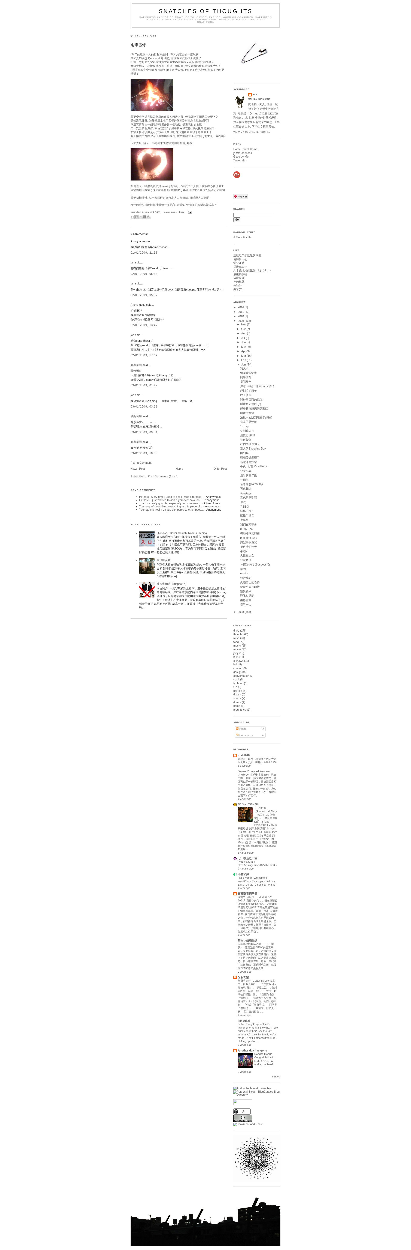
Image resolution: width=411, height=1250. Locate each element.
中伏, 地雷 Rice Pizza (253, 466)
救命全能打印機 (250, 586)
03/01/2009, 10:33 (144, 453)
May (244, 346)
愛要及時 (238, 263)
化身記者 (245, 470)
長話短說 (245, 493)
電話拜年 (245, 381)
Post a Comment (141, 462)
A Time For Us (242, 237)
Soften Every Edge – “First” (254, 1024)
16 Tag (244, 426)
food (236, 642)
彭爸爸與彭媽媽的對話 (254, 408)
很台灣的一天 (248, 546)
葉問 (243, 569)
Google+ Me (241, 156)
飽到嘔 (244, 453)
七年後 (244, 520)
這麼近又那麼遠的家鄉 (247, 255)
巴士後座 (245, 395)
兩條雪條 (138, 45)
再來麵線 (245, 488)
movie (237, 649)
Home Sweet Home (245, 149)
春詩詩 (237, 285)
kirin (235, 657)
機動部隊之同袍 (250, 533)
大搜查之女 (247, 555)
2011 (241, 311)
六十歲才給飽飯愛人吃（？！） (252, 270)
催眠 (243, 502)
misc (236, 638)
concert (238, 668)
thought (238, 634)
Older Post (220, 468)
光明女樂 (243, 977)
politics (237, 690)
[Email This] (132, 217)
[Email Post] (189, 212)
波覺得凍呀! (247, 435)
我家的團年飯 (248, 421)
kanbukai (244, 1020)
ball (235, 664)
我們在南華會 (248, 524)
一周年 (244, 479)
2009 (241, 320)
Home (179, 468)
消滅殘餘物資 (248, 373)
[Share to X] (140, 217)
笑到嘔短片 (247, 430)
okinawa (238, 660)
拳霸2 (243, 551)
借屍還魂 (238, 278)
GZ (235, 687)
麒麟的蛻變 (247, 413)
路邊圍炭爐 (164, 560)
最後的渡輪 (240, 274)
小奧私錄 (243, 874)
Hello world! (245, 877)
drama (237, 702)
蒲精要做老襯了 (250, 457)
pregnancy (239, 709)
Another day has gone (252, 1050)
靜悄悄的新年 (248, 390)
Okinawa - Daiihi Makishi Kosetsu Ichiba (182, 533)
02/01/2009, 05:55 (144, 273)
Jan (244, 364)
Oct (244, 329)
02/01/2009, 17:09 (144, 355)
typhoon (238, 683)
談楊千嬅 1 (247, 511)
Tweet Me (239, 160)
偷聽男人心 (240, 259)
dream (237, 694)
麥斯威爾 (136, 365)
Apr (243, 351)
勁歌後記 (245, 577)
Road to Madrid (263, 1054)
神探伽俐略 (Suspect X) (171, 583)
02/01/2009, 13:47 (144, 325)
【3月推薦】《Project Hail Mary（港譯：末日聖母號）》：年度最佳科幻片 (265, 814)
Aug (244, 333)
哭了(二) (238, 289)
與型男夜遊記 (248, 542)
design (237, 672)
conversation (241, 675)
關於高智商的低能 (251, 399)
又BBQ (244, 506)
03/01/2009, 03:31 (144, 406)
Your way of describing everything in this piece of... (171, 506)
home (236, 705)
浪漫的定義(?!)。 (248, 897)
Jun (244, 342)
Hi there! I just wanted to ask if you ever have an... (170, 500)
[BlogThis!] (136, 217)
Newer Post (138, 468)
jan (132, 262)
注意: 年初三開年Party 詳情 (257, 386)
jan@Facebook (242, 153)
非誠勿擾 (245, 560)
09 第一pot (246, 529)
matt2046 (244, 755)
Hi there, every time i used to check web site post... (171, 496)
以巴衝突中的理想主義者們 (253, 774)
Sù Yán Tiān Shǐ (248, 804)
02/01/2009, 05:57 (144, 295)
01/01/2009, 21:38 (144, 252)
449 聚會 (245, 439)
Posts (242, 728)
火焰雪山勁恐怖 (250, 582)
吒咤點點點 (247, 595)
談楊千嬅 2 (247, 515)
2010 (241, 316)
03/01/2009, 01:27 (144, 385)
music (237, 645)
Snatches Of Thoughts (206, 11)
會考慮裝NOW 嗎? (251, 484)
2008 (241, 612)
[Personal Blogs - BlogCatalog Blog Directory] (256, 1094)
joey (235, 653)
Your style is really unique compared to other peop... (171, 509)
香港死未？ (240, 266)
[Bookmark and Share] (248, 1124)
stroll (236, 679)
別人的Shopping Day (253, 448)
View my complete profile (252, 132)
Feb (244, 360)
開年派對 (245, 377)
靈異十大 (245, 604)
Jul (243, 338)
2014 (241, 307)
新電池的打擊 (248, 462)
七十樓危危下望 (247, 858)
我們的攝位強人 (250, 444)
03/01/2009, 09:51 (144, 432)
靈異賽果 (245, 591)
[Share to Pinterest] (149, 217)
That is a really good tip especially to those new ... (170, 503)
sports (237, 698)
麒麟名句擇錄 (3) (250, 404)
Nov (244, 324)
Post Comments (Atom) (162, 476)
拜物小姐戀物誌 (247, 940)
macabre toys (248, 537)
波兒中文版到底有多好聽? (256, 417)
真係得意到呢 (248, 497)
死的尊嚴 (238, 281)
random (244, 573)
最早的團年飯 (248, 475)
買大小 (244, 368)
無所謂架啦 (244, 980)
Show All (276, 1077)
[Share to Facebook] (145, 217)
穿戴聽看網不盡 (247, 893)
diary (181, 212)
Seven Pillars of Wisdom (254, 771)
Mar (244, 355)
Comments (245, 735)
